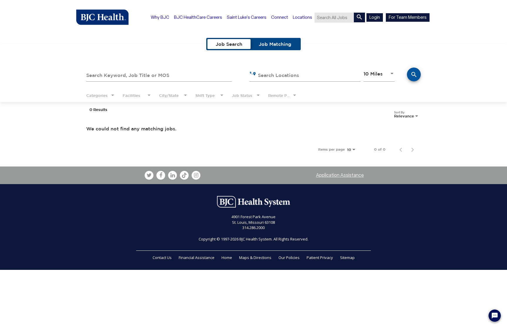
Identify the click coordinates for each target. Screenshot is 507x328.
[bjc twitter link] (149, 175)
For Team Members (408, 17)
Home (227, 257)
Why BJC (160, 17)
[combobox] (159, 74)
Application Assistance (340, 175)
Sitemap (347, 257)
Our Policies (289, 257)
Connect (279, 17)
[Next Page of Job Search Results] (412, 149)
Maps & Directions (255, 257)
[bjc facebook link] (160, 175)
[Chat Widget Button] (494, 315)
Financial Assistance (196, 257)
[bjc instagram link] (196, 175)
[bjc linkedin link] (172, 175)
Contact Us (162, 257)
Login (374, 17)
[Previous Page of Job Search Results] (401, 149)
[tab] (229, 44)
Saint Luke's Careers (246, 17)
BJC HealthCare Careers (198, 17)
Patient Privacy (320, 257)
